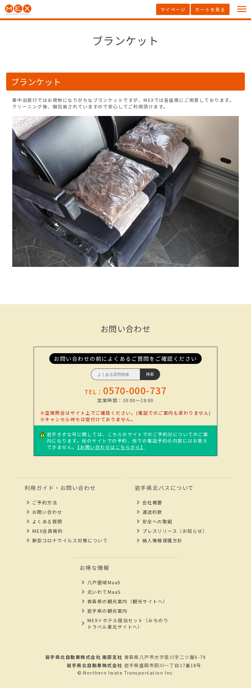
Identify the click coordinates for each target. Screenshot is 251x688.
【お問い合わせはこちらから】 (111, 447)
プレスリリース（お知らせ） (175, 531)
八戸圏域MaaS (104, 582)
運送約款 (152, 512)
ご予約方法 (44, 502)
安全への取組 (157, 521)
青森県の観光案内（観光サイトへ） (127, 601)
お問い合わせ (47, 512)
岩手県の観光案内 (107, 611)
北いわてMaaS (104, 592)
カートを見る (210, 9)
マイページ (172, 9)
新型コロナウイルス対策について (70, 540)
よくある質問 (47, 521)
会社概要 (152, 502)
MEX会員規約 (47, 531)
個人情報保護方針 (162, 540)
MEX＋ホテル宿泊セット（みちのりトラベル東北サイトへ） (127, 623)
